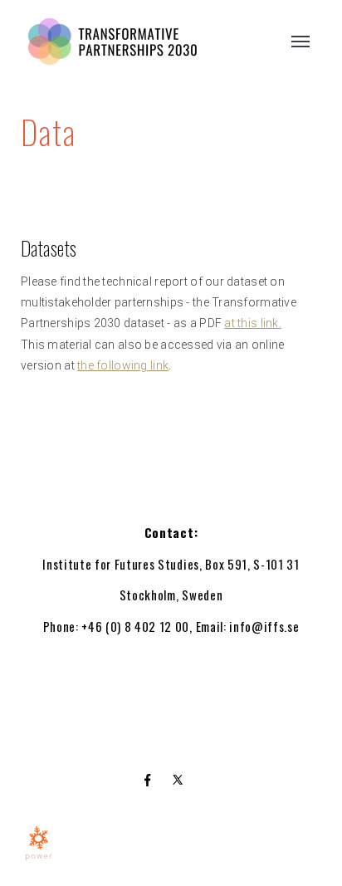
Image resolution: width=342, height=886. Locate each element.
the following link (123, 365)
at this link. (252, 323)
